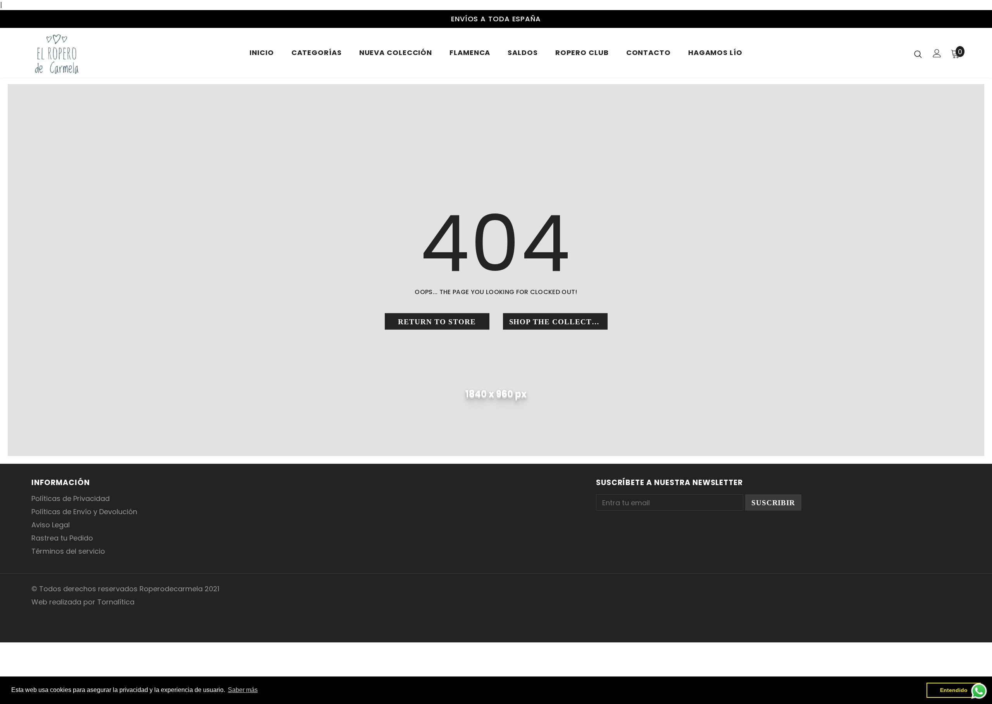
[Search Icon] (918, 54)
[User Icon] (937, 53)
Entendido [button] (954, 690)
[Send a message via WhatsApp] (979, 691)
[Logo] (76, 53)
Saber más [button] (243, 690)
